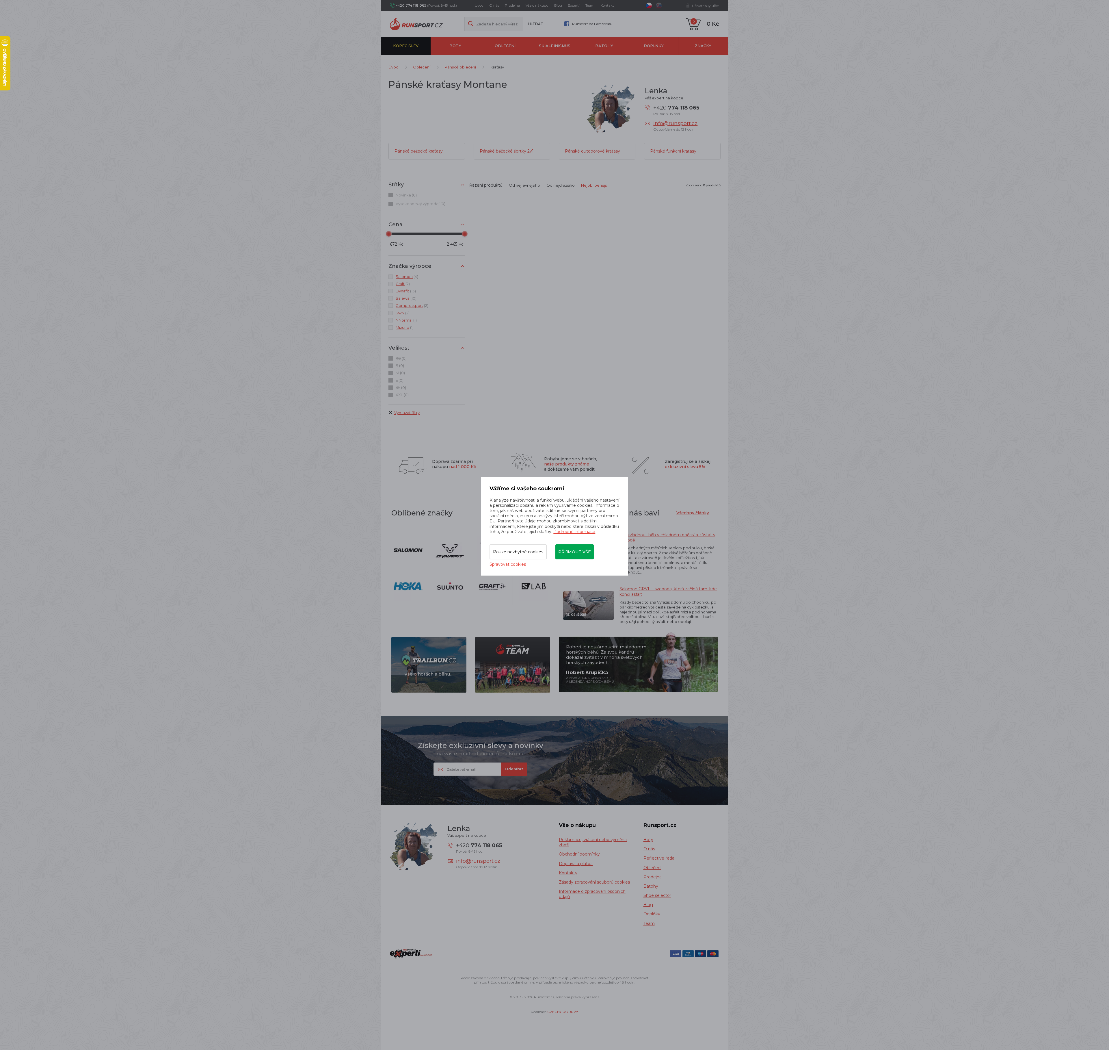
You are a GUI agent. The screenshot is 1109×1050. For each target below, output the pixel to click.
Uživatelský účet (705, 5)
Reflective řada (658, 858)
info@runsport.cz (675, 123)
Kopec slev (405, 45)
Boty (455, 45)
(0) (406, 195)
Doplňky (654, 45)
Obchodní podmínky (579, 854)
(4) (407, 276)
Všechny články (692, 512)
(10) (406, 298)
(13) (406, 291)
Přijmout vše (574, 551)
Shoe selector (657, 895)
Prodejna (512, 5)
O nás (494, 5)
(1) (406, 320)
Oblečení (505, 45)
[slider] (389, 234)
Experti (574, 5)
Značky (703, 45)
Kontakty (568, 872)
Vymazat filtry (407, 412)
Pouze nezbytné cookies (518, 551)
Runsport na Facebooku (592, 24)
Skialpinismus (554, 45)
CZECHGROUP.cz (562, 1012)
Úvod (479, 5)
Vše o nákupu (537, 5)
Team (590, 5)
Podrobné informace (574, 531)
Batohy (604, 45)
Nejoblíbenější (594, 185)
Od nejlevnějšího (524, 185)
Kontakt (607, 5)
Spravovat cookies (508, 564)
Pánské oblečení (460, 67)
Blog (558, 5)
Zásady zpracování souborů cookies (594, 882)
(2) (403, 283)
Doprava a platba (576, 863)
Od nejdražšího (560, 185)
